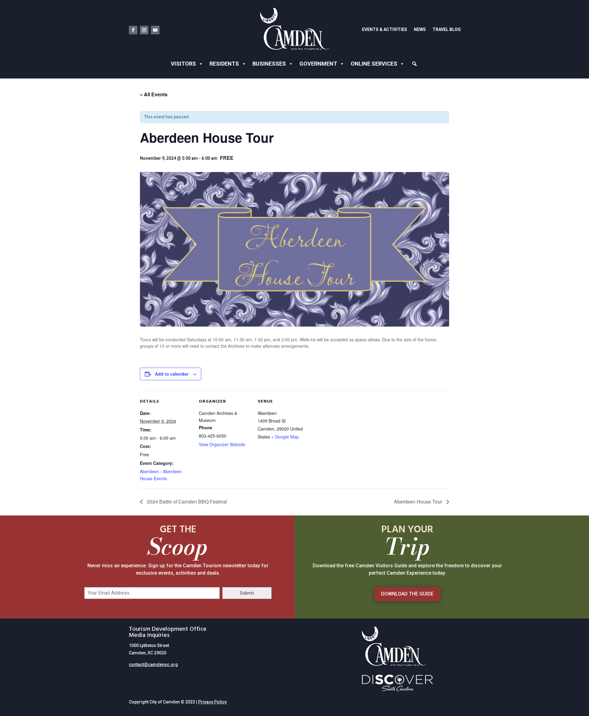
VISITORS (183, 63)
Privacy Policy (212, 701)
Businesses (269, 63)
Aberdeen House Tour (418, 501)
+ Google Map (285, 437)
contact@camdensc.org (153, 664)
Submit (247, 593)
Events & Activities (384, 29)
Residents (224, 63)
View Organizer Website (222, 444)
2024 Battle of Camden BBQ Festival (186, 501)
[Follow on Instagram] (144, 30)
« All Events (153, 94)
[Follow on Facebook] (133, 30)
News (420, 29)
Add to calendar (171, 374)
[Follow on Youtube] (155, 30)
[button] (415, 64)
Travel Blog (447, 29)
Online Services (374, 63)
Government (318, 63)
